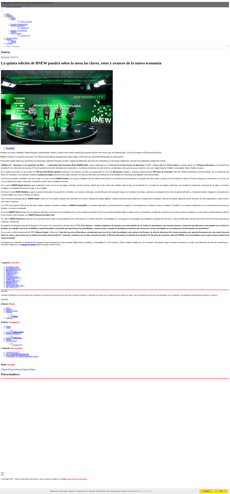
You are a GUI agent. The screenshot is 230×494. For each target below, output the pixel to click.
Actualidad (12, 267)
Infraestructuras (13, 270)
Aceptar (206, 491)
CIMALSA (24, 28)
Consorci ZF (25, 36)
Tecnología (12, 276)
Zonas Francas (16, 33)
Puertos (13, 32)
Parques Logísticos (18, 26)
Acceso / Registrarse (13, 7)
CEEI (13, 19)
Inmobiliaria (12, 282)
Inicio (8, 14)
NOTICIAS (5, 57)
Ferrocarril (12, 272)
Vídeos (13, 41)
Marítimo (11, 271)
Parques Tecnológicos (19, 30)
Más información (145, 491)
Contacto (9, 43)
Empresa (9, 15)
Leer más (4, 299)
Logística (11, 274)
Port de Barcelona (15, 286)
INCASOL (12, 287)
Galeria (13, 42)
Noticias (9, 39)
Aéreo (10, 275)
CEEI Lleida (13, 280)
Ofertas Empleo (12, 38)
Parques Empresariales (19, 24)
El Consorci (10, 148)
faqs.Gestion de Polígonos (77, 479)
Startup (13, 18)
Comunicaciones (13, 278)
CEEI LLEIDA (26, 22)
